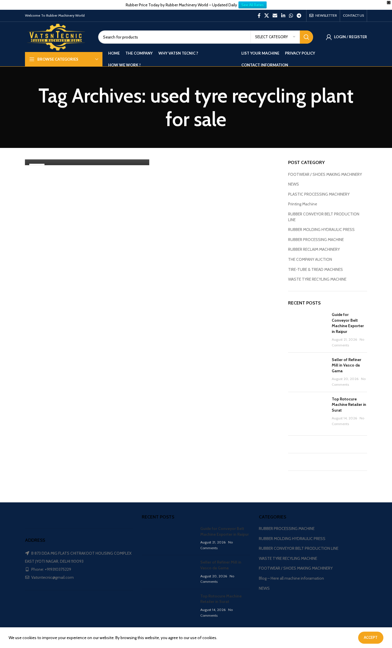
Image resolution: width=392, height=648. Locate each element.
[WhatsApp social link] (291, 15)
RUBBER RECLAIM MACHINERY (314, 249)
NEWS (293, 184)
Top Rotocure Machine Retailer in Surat (349, 404)
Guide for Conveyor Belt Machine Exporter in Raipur (348, 323)
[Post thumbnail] (308, 330)
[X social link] (266, 15)
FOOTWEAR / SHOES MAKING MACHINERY (325, 174)
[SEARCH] (306, 37)
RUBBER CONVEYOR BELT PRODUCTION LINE (323, 216)
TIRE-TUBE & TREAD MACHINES (315, 269)
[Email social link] (275, 15)
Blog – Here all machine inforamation (291, 578)
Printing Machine (302, 204)
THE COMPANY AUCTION (310, 259)
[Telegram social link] (299, 15)
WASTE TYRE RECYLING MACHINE (317, 279)
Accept (371, 637)
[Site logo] (57, 36)
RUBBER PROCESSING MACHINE (316, 239)
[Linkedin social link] (283, 15)
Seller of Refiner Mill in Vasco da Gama (346, 365)
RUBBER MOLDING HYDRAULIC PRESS (321, 229)
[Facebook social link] (259, 15)
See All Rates (252, 5)
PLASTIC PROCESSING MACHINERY (319, 194)
